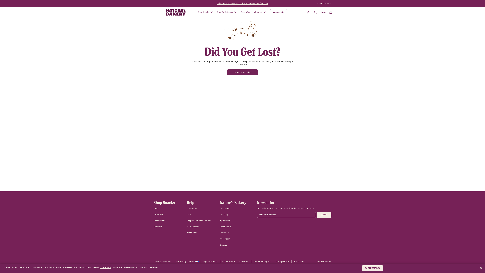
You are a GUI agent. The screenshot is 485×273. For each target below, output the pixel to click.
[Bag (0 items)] (330, 12)
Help (190, 202)
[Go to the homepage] (176, 12)
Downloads (224, 233)
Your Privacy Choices (184, 261)
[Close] (481, 267)
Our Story (224, 214)
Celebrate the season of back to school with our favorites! (242, 3)
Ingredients (225, 220)
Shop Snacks (203, 12)
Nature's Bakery (233, 202)
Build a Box (245, 12)
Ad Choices (299, 261)
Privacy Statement (163, 261)
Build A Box (158, 214)
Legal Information (210, 261)
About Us (258, 12)
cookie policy (105, 267)
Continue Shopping (242, 72)
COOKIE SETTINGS (372, 268)
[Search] (315, 12)
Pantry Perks (278, 12)
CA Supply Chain (282, 261)
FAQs (189, 214)
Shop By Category (225, 12)
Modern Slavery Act (262, 261)
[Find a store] (308, 12)
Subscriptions (159, 220)
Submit (324, 214)
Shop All (157, 208)
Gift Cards (158, 226)
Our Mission (225, 208)
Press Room (225, 239)
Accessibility (244, 261)
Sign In (323, 12)
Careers (223, 245)
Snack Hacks (225, 226)
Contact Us (192, 208)
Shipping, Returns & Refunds (199, 220)
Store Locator (193, 226)
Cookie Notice (228, 261)
